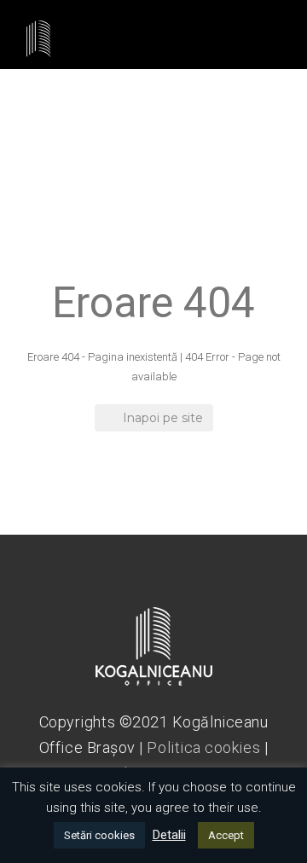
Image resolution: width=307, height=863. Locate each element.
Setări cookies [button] (99, 835)
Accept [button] (226, 835)
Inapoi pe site (163, 418)
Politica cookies (203, 747)
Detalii (169, 835)
